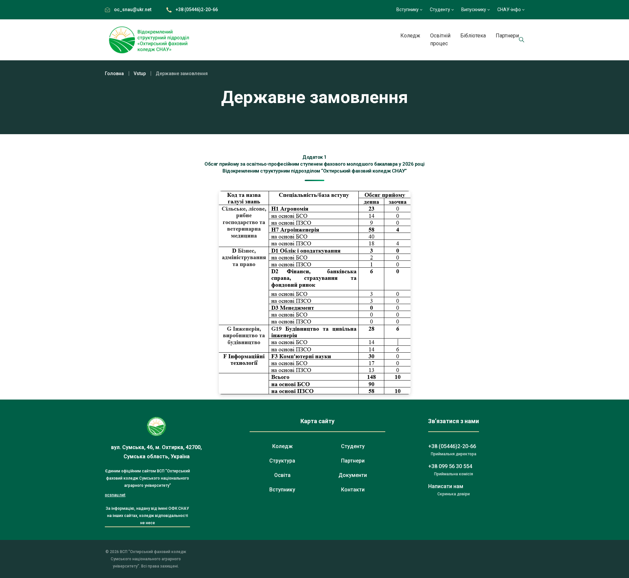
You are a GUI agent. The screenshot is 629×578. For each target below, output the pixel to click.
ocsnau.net (115, 495)
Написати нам (445, 486)
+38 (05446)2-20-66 (197, 9)
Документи (352, 475)
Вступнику (407, 9)
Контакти (353, 489)
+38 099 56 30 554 (450, 466)
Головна (114, 73)
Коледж (410, 35)
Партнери (507, 35)
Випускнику (473, 9)
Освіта (282, 475)
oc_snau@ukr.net (132, 9)
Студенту (440, 9)
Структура (282, 461)
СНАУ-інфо (509, 9)
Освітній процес (440, 39)
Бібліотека (473, 35)
